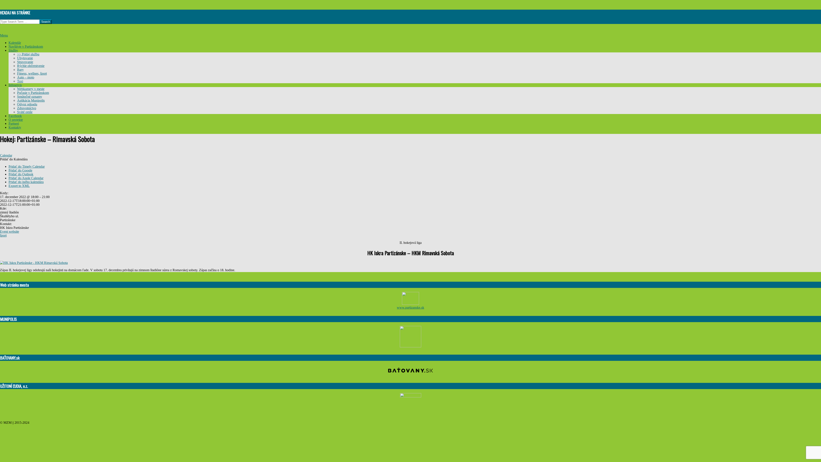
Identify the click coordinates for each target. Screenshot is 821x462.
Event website (9, 231)
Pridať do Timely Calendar (27, 166)
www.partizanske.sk (410, 307)
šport (3, 235)
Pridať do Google (20, 170)
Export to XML (19, 186)
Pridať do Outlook (21, 174)
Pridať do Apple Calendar (26, 178)
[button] (14, 159)
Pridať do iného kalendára (26, 182)
